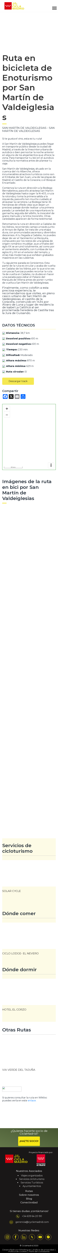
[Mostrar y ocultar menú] (54, 8)
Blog (29, 1198)
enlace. (32, 1100)
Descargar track (18, 381)
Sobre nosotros (29, 1194)
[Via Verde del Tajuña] (29, 1057)
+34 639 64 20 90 (32, 1216)
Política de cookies (17, 1251)
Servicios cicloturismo (31, 1179)
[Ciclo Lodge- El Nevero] (29, 940)
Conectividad (29, 1202)
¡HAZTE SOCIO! (29, 1141)
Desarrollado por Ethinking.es (16, 1250)
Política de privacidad (43, 1250)
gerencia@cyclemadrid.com (32, 1222)
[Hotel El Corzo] (29, 996)
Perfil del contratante (39, 1251)
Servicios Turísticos (32, 1182)
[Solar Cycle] (29, 878)
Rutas (29, 1190)
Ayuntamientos (32, 1186)
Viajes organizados (32, 1175)
